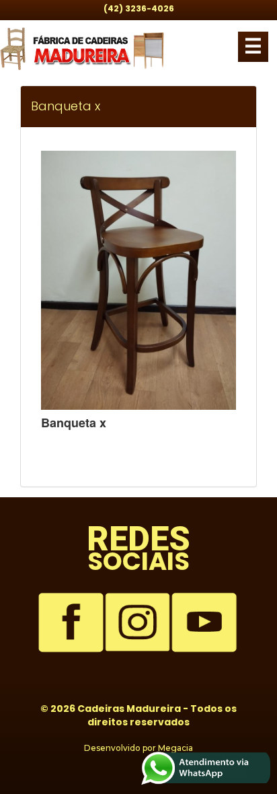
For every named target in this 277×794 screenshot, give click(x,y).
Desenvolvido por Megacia (138, 748)
